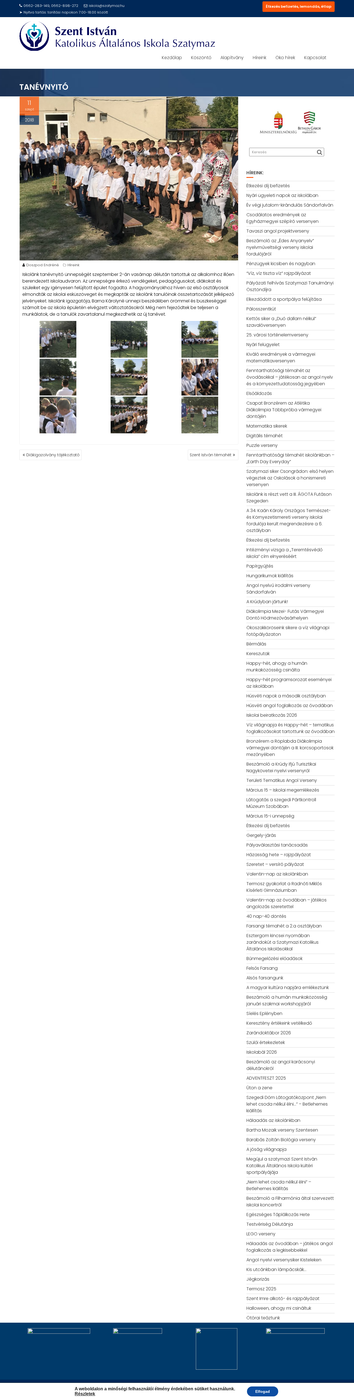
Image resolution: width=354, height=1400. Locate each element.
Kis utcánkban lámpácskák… (276, 1269)
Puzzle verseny (262, 445)
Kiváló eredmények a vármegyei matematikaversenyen (280, 357)
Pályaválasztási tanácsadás (277, 845)
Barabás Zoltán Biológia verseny (281, 1140)
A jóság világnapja (266, 1149)
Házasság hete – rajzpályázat (278, 854)
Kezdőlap (172, 57)
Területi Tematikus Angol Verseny (281, 780)
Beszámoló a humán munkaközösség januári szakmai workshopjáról (286, 1000)
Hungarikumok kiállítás (269, 576)
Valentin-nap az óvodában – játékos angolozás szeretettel (286, 903)
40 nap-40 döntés (266, 916)
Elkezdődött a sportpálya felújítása (284, 299)
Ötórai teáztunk (263, 1318)
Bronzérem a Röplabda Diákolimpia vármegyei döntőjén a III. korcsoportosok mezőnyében (290, 748)
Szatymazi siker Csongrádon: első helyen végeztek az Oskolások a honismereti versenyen (290, 478)
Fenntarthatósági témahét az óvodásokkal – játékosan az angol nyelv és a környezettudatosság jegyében (289, 377)
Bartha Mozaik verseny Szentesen (282, 1130)
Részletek (85, 1393)
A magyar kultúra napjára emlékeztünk (287, 987)
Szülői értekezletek (265, 1042)
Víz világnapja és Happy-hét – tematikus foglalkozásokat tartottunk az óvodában (290, 728)
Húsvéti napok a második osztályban (286, 696)
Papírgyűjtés (259, 566)
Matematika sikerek (266, 426)
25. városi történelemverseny (277, 335)
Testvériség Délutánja (269, 1224)
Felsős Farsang (262, 968)
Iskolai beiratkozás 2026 (271, 715)
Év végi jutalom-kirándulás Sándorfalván (289, 205)
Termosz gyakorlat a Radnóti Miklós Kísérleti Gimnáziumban (284, 886)
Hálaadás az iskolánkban (273, 1120)
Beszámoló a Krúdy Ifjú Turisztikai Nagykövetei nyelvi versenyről (281, 767)
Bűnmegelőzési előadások (274, 958)
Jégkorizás (257, 1279)
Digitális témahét (264, 436)
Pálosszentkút (261, 309)
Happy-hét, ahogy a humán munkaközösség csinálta (276, 666)
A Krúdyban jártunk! (267, 602)
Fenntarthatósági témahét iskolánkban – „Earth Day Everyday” (290, 458)
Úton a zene (259, 1088)
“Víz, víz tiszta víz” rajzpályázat (278, 273)
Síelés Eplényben (264, 1013)
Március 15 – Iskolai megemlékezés (282, 790)
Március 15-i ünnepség (270, 816)
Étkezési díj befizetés (268, 186)
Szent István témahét (210, 455)
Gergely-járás (261, 835)
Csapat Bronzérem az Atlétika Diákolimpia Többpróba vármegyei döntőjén (283, 410)
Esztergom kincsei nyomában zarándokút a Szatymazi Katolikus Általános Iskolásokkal (282, 942)
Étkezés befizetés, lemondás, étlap (298, 6)
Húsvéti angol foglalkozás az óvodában (289, 705)
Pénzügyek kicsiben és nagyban (280, 263)
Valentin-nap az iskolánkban (277, 874)
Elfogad (262, 1391)
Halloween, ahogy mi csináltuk (278, 1308)
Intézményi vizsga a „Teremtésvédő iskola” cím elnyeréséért (284, 553)
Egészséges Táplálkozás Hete (278, 1214)
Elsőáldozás (259, 393)
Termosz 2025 (261, 1289)
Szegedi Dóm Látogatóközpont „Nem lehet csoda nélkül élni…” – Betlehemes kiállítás (287, 1104)
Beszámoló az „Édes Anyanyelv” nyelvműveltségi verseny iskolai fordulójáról (280, 247)
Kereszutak (258, 653)
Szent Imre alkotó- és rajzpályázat (282, 1298)
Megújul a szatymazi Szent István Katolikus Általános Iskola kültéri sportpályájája (281, 1165)
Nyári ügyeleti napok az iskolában (282, 195)
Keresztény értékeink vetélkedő (279, 1023)
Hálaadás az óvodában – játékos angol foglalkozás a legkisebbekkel (289, 1246)
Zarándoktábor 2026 (268, 1033)
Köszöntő (201, 57)
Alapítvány (232, 57)
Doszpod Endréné (42, 265)
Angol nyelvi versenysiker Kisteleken (283, 1260)
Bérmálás (256, 644)
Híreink (259, 57)
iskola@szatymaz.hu (106, 5)
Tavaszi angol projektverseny (277, 231)
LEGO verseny (260, 1234)
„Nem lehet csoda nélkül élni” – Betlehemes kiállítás (278, 1185)
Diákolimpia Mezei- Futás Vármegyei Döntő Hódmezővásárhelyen (285, 614)
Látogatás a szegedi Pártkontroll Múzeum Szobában (281, 803)
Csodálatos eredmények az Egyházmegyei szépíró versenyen (282, 218)
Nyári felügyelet (263, 344)
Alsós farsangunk (264, 978)
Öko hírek (285, 57)
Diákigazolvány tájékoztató (53, 455)
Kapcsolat (315, 57)
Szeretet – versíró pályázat (275, 864)
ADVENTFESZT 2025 (266, 1078)
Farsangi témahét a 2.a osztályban (284, 926)
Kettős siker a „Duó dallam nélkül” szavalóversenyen (281, 321)
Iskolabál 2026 (261, 1052)
